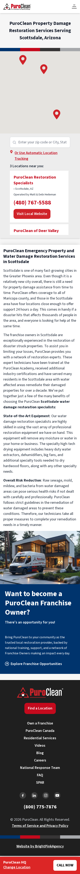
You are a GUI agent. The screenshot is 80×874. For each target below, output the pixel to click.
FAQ (40, 775)
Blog (40, 753)
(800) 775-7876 (40, 806)
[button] (44, 69)
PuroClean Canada (40, 730)
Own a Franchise (40, 723)
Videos (40, 745)
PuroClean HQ (14, 862)
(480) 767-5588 (32, 202)
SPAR (40, 782)
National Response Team (40, 767)
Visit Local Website (32, 213)
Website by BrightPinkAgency (40, 846)
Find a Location (40, 708)
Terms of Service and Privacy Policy (40, 825)
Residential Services (40, 738)
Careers (40, 760)
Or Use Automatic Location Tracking (36, 155)
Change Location (16, 867)
